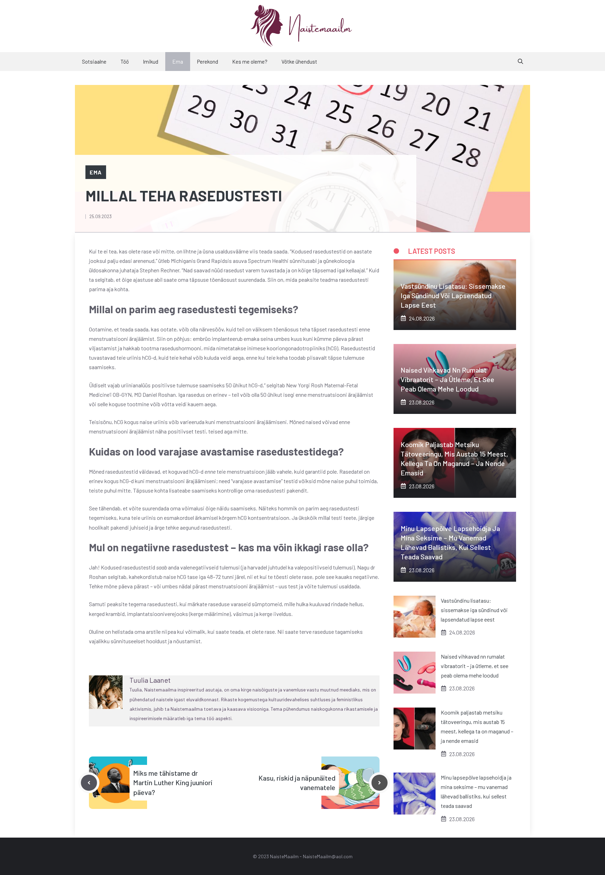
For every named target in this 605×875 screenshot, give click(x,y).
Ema (177, 61)
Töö (124, 61)
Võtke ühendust (299, 61)
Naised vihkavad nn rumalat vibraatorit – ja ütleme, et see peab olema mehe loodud (447, 379)
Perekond (207, 61)
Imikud (150, 61)
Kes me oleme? (249, 61)
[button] (520, 61)
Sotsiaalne (94, 61)
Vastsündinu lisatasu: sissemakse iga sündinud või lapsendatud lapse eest (453, 295)
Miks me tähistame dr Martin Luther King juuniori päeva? (173, 782)
